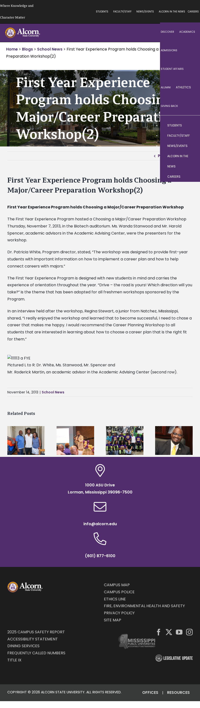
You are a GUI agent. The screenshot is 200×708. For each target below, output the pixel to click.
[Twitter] (169, 632)
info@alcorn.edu (100, 524)
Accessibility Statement (32, 639)
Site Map (112, 620)
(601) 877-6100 (100, 556)
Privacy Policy (119, 613)
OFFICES (150, 692)
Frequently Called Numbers (36, 653)
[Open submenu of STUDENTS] (191, 125)
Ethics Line (115, 599)
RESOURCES (178, 692)
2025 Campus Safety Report (36, 632)
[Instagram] (189, 632)
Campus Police (119, 592)
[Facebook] (158, 632)
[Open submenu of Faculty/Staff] (191, 136)
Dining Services (23, 646)
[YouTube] (179, 632)
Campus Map (117, 585)
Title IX (14, 660)
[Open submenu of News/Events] (191, 146)
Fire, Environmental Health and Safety (144, 606)
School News (53, 392)
